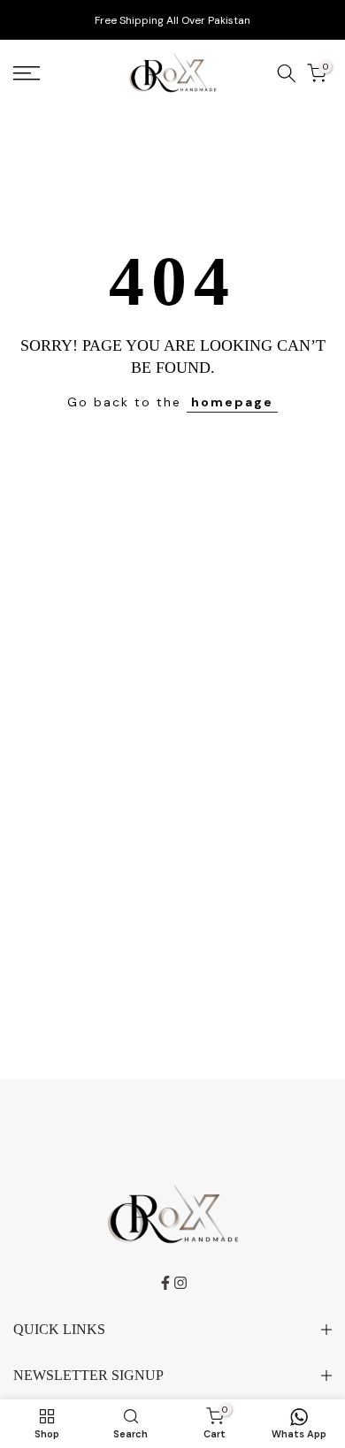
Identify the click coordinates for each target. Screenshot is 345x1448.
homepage (232, 402)
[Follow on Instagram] (180, 1282)
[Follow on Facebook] (165, 1282)
